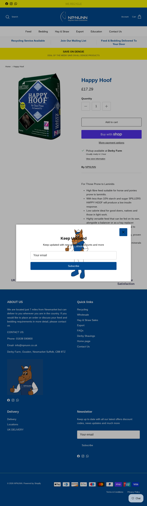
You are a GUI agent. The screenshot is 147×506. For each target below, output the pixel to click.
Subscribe (73, 266)
